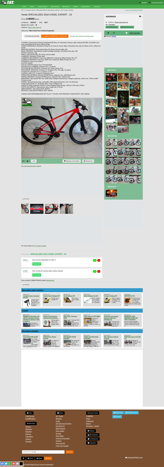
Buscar (88, 423)
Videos (75, 6)
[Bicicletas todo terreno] (27, 2)
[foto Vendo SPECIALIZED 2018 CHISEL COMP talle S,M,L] (112, 158)
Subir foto (119, 412)
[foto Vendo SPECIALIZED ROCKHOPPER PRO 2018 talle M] (135, 148)
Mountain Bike (41, 10)
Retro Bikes (60, 436)
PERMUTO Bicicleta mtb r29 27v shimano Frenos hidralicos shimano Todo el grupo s (31, 319)
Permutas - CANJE (92, 426)
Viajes (58, 421)
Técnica (28, 427)
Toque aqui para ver (34, 27)
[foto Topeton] (135, 99)
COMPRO (89, 416)
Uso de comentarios (46, 464)
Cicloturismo (85, 6)
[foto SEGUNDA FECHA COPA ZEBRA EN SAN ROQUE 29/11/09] (112, 74)
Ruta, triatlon (60, 431)
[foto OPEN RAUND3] (112, 99)
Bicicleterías (55, 6)
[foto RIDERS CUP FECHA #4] (112, 190)
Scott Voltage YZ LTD (91, 296)
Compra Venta (30, 10)
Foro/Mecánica (30, 419)
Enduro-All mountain (63, 438)
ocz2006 (25, 271)
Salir (48, 458)
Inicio (31, 458)
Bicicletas (65, 6)
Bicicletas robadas (30, 331)
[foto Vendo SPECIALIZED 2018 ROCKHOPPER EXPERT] (135, 158)
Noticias (28, 434)
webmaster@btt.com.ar (135, 457)
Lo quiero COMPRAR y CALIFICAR (55, 36)
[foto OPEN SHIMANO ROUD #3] (112, 108)
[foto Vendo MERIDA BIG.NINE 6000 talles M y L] (135, 176)
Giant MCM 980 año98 (30, 337)
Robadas (28, 431)
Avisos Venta (42, 6)
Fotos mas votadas (62, 446)
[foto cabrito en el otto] (124, 91)
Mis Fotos (112, 70)
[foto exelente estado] (124, 74)
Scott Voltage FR (69, 296)
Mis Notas (112, 187)
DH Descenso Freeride (63, 423)
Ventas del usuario (127, 27)
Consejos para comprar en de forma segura (82, 36)
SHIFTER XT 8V (129, 296)
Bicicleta (32, 423)
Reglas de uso (34, 464)
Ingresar (144, 2)
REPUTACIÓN (135, 33)
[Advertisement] (55, 182)
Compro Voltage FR (110, 296)
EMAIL (114, 36)
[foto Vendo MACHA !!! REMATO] (135, 74)
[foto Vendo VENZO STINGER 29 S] (124, 148)
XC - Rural (59, 416)
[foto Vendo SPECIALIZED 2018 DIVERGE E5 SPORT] (124, 158)
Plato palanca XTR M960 (92, 316)
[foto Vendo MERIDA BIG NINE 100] (124, 176)
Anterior (26, 199)
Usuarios (97, 6)
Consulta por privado (32, 36)
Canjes (25, 311)
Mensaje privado (112, 27)
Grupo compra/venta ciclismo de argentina (50, 317)
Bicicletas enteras (54, 10)
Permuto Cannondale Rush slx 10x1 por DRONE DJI (111, 318)
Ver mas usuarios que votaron (31, 166)
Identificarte (50, 280)
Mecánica (28, 429)
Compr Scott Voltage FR (51, 296)
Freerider (28, 441)
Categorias (90, 421)
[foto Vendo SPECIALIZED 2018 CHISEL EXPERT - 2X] (124, 139)
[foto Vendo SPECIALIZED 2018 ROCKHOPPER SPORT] (135, 167)
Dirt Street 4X (60, 426)
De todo (58, 433)
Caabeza (25, 260)
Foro (24, 6)
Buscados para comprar (32, 290)
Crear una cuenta (157, 2)
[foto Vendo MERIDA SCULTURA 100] (112, 139)
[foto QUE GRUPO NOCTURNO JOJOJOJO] (135, 116)
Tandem (28, 439)
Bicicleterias (93, 435)
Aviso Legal (25, 464)
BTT (22, 10)
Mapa (40, 458)
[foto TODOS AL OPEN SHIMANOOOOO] (124, 109)
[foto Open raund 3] (112, 83)
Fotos (32, 6)
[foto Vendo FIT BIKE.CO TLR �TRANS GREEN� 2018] (124, 167)
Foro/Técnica (29, 416)
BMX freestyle (60, 428)
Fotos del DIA (60, 443)
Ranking (59, 441)
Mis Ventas (112, 136)
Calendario (29, 436)
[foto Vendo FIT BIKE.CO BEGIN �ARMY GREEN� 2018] (112, 167)
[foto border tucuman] (135, 107)
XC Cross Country (67, 10)
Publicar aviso (132, 412)
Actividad (111, 24)
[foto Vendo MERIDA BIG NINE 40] (112, 176)
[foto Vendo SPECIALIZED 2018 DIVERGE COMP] (135, 139)
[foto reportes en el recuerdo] (112, 124)
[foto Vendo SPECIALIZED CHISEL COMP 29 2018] (112, 148)
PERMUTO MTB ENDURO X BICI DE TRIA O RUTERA (131, 318)
